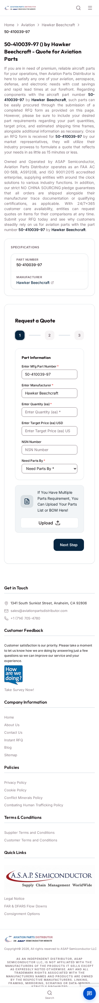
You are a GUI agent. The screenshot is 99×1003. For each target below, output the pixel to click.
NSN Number (31, 442)
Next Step (69, 544)
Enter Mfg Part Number (40, 366)
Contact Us (13, 732)
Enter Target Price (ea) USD (42, 423)
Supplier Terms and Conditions (29, 832)
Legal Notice (14, 898)
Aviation (28, 25)
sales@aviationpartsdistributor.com (39, 611)
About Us (12, 725)
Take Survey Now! (19, 690)
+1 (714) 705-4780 (25, 618)
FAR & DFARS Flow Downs (25, 906)
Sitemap (10, 755)
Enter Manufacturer (37, 385)
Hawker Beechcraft (58, 25)
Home (9, 25)
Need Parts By (33, 461)
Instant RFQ (13, 740)
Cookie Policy (15, 790)
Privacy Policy (15, 782)
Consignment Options (22, 914)
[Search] (78, 8)
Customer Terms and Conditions (30, 840)
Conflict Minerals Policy (23, 798)
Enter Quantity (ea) (37, 404)
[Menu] (90, 8)
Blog (8, 747)
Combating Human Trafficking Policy (33, 805)
